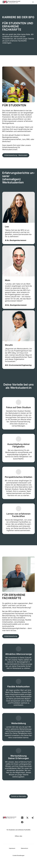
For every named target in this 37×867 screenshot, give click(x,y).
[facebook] (22, 822)
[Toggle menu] (33, 2)
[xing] (33, 818)
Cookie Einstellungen (18, 855)
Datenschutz (24, 848)
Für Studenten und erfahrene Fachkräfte (18, 830)
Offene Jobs (18, 836)
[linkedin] (22, 818)
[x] (27, 818)
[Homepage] (11, 2)
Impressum (12, 848)
